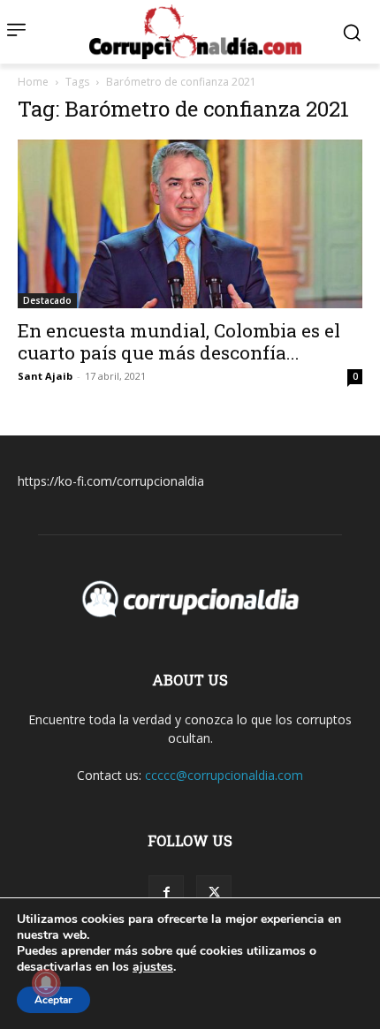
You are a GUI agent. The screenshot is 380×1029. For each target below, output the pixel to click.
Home (33, 81)
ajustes (153, 967)
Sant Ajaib (45, 375)
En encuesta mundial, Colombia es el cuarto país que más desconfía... (179, 341)
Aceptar (53, 1000)
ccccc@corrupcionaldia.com (224, 775)
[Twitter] (214, 893)
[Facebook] (166, 893)
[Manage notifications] (46, 983)
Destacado (47, 300)
